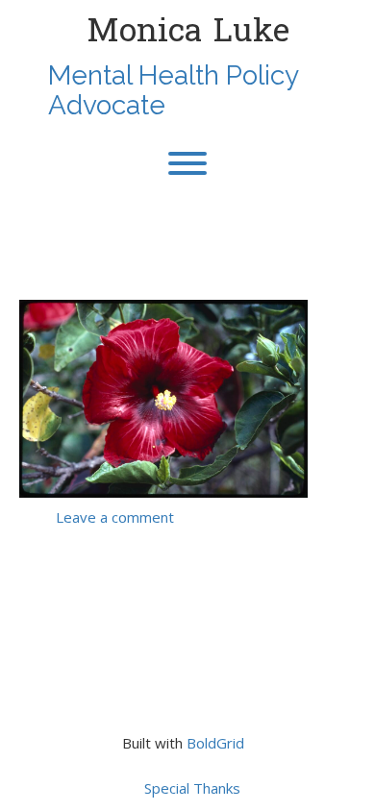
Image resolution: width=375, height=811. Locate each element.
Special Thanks (192, 788)
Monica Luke (188, 31)
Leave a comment (115, 517)
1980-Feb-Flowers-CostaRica (158, 255)
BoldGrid (215, 742)
